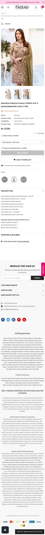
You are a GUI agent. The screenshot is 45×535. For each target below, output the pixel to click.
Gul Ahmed (30, 462)
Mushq (3, 354)
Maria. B (17, 460)
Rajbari (38, 358)
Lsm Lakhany (5, 352)
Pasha (25, 469)
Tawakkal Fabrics (13, 367)
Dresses (12, 383)
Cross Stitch (7, 345)
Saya (4, 367)
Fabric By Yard (37, 385)
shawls (27, 498)
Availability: (5, 121)
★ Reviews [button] (43, 269)
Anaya (15, 338)
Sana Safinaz (12, 363)
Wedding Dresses (7, 381)
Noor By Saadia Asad (17, 356)
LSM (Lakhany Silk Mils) (30, 458)
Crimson (31, 343)
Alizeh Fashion (19, 340)
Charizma (38, 343)
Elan (20, 345)
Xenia (22, 367)
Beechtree (6, 462)
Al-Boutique (37, 338)
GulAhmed (29, 347)
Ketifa (37, 349)
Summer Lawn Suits (7, 378)
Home (3, 13)
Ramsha (17, 115)
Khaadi (11, 460)
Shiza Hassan (13, 365)
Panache (38, 356)
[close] (43, 2)
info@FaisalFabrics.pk (11, 309)
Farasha (38, 345)
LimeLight (14, 352)
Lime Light (19, 458)
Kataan (31, 349)
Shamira (40, 365)
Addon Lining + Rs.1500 (10, 136)
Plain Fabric (28, 385)
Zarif (30, 369)
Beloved (21, 343)
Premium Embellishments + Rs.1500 (15, 148)
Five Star (16, 347)
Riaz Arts (36, 360)
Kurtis (36, 381)
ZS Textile (36, 369)
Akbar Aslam (27, 338)
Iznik (41, 347)
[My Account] (36, 7)
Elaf (33, 345)
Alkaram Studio (8, 340)
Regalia (32, 358)
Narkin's (6, 356)
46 (5, 166)
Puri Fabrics (17, 358)
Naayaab (40, 354)
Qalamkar (25, 358)
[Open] (5, 529)
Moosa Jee (39, 352)
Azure (20, 338)
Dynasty (15, 345)
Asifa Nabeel (29, 340)
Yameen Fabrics (30, 367)
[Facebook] (3, 320)
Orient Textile (29, 356)
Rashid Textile (28, 360)
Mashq (32, 352)
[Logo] (22, 7)
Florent (4, 347)
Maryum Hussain (24, 354)
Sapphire (32, 363)
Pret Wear (17, 381)
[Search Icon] (8, 7)
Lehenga (19, 383)
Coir (26, 343)
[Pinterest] (19, 320)
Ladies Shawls (38, 378)
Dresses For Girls (27, 381)
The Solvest (35, 516)
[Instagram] (13, 320)
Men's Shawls (7, 385)
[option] (22, 57)
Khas (41, 349)
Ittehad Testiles (12, 349)
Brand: (3, 115)
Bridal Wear (29, 378)
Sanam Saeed (23, 363)
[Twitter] (8, 320)
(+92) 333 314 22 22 (10, 303)
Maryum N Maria (23, 352)
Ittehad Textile (11, 469)
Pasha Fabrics (8, 358)
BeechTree (13, 343)
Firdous (10, 347)
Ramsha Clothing (7, 360)
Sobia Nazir (22, 365)
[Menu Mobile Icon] (2, 7)
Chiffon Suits (19, 378)
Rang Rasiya (18, 360)
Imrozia (36, 347)
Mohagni (34, 354)
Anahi (10, 338)
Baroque (6, 343)
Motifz (15, 354)
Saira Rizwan (31, 365)
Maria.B (9, 354)
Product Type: (6, 124)
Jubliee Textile (23, 349)
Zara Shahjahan (22, 369)
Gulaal (22, 347)
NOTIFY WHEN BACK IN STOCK (29, 532)
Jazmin (3, 349)
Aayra (5, 338)
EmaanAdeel (26, 345)
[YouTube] (24, 320)
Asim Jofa (38, 340)
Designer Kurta (18, 385)
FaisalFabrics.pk (16, 516)
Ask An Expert (23, 241)
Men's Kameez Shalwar (31, 383)
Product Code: (6, 118)
